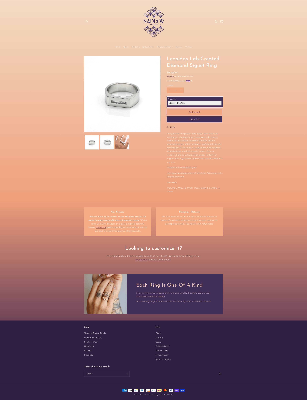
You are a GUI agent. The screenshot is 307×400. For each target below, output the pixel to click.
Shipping (170, 76)
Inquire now (141, 259)
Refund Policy (162, 350)
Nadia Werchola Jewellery (149, 395)
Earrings (88, 350)
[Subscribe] (126, 374)
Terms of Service (163, 359)
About (158, 333)
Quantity (170, 85)
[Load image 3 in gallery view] (122, 142)
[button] (87, 21)
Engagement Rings (92, 337)
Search (159, 342)
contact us (101, 227)
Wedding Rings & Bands (95, 333)
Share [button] (172, 127)
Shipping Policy (163, 346)
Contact (159, 337)
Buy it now (194, 119)
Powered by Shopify (166, 395)
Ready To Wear (91, 342)
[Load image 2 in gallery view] (107, 142)
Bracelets (88, 355)
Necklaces (89, 346)
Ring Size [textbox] (172, 99)
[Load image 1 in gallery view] (92, 142)
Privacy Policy (162, 355)
